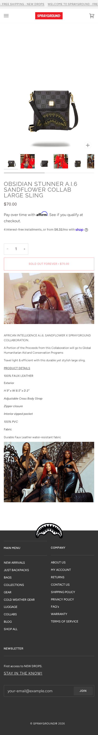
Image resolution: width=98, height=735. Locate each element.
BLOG (8, 621)
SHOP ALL (10, 629)
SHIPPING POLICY (63, 592)
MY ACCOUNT (61, 570)
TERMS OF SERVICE (64, 621)
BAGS (8, 577)
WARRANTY (59, 614)
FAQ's (55, 606)
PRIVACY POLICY (62, 599)
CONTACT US (60, 584)
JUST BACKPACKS (16, 570)
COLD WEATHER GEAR (19, 599)
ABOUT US (58, 562)
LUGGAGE (10, 607)
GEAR (7, 592)
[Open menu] (11, 16)
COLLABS (10, 614)
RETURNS (57, 577)
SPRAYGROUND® (45, 723)
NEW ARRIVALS (14, 562)
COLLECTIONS (14, 585)
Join (83, 691)
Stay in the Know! (23, 673)
